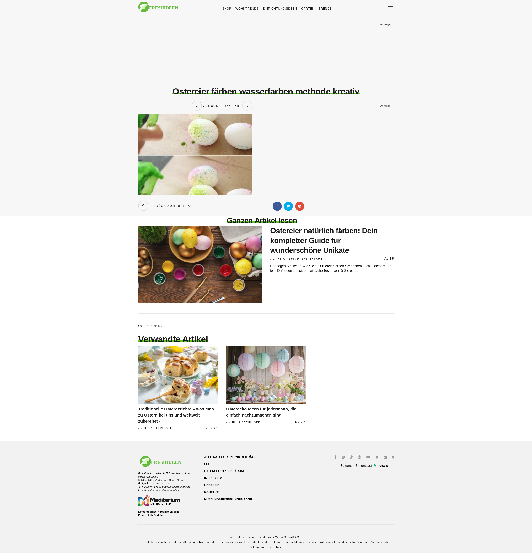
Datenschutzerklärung (225, 471)
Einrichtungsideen (280, 8)
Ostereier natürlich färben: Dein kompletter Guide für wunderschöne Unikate (324, 240)
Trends (325, 8)
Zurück (210, 105)
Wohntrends (247, 8)
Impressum (213, 478)
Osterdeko (151, 326)
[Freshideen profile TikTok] (352, 457)
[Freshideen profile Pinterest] (360, 457)
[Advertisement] (266, 52)
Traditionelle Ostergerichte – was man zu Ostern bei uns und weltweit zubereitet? (176, 415)
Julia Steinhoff (157, 428)
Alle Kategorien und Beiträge (230, 457)
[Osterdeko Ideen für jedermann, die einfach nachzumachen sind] (266, 375)
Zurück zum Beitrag (170, 205)
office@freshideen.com (164, 511)
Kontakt (211, 492)
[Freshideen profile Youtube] (368, 457)
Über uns (212, 485)
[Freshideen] (158, 9)
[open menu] (390, 8)
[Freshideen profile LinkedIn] (386, 457)
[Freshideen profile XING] (393, 457)
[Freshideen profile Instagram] (344, 457)
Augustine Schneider (300, 259)
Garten (307, 8)
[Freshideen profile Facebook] (335, 457)
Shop (226, 8)
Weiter (233, 105)
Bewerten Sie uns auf (356, 465)
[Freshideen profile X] (377, 457)
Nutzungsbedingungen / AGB (228, 499)
